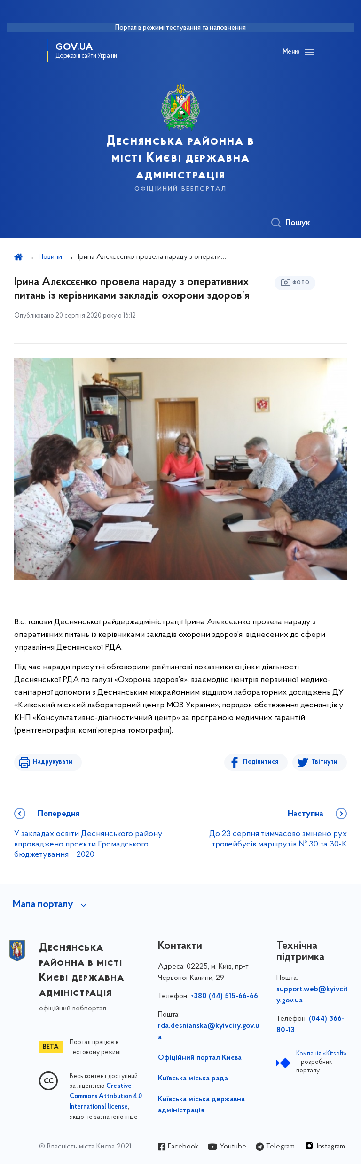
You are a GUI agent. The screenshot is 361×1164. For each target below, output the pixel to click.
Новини (50, 257)
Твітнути (324, 762)
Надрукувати (52, 762)
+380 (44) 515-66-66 (224, 996)
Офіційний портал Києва (200, 1058)
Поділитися (260, 762)
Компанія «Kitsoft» (321, 1053)
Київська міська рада (193, 1078)
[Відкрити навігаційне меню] (309, 52)
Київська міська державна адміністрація (201, 1104)
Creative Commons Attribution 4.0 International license (106, 1096)
